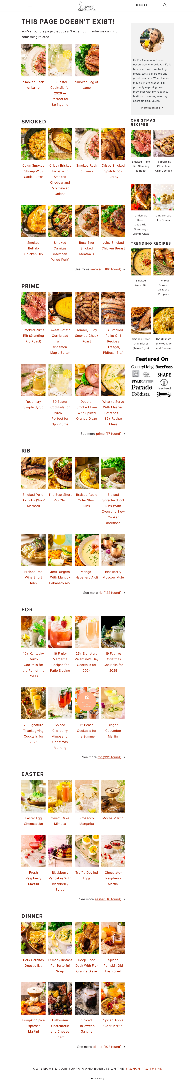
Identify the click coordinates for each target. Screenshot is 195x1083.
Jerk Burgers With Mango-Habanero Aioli (60, 577)
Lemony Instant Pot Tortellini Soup (60, 965)
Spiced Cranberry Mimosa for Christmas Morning (60, 736)
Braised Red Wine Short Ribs (33, 577)
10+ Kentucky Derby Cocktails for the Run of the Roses (33, 665)
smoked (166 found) (105, 269)
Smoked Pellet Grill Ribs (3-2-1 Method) (33, 500)
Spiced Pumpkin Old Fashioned (113, 965)
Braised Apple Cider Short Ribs (86, 500)
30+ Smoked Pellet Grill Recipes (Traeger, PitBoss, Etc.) (113, 341)
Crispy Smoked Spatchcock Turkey (113, 171)
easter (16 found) (108, 899)
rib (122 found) (110, 593)
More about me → (152, 107)
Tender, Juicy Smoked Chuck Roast (86, 335)
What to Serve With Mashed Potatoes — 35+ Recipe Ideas (113, 413)
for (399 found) (109, 757)
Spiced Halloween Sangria (87, 1025)
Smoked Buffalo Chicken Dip (33, 248)
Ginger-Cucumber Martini (113, 730)
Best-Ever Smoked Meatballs (86, 248)
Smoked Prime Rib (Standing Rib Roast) (33, 335)
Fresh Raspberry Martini (33, 878)
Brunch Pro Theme (143, 1068)
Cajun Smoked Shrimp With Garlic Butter (33, 171)
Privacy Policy (97, 1078)
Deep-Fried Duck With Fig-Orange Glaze (86, 965)
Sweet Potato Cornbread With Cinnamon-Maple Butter (60, 341)
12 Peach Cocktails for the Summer (86, 730)
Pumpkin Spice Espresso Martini (33, 1025)
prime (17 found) (108, 433)
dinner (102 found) (107, 1047)
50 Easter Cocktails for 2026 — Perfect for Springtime (60, 93)
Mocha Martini (113, 818)
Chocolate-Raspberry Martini (113, 878)
